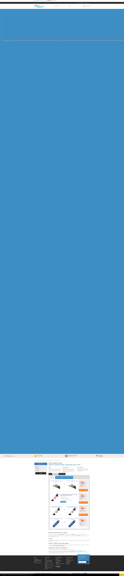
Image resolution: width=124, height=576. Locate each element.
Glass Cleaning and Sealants (69, 323)
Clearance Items (58, 561)
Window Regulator (67, 393)
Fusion (67, 165)
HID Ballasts (96, 74)
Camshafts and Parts (67, 397)
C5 (66, 143)
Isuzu (36, 352)
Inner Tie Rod (66, 426)
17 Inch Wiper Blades (67, 95)
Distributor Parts (66, 419)
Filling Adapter (5, 423)
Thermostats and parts (37, 426)
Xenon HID (4, 72)
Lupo (66, 303)
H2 (33, 11)
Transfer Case (5, 429)
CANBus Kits (96, 124)
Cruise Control (35, 399)
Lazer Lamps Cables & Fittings (99, 133)
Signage (4, 408)
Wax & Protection (67, 321)
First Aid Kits (96, 344)
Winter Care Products (6, 325)
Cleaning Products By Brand (7, 320)
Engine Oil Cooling (36, 423)
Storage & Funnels (67, 442)
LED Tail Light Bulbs (6, 48)
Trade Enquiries (58, 560)
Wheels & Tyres (66, 322)
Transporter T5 (68, 311)
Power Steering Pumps (67, 428)
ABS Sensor (96, 389)
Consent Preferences (38, 562)
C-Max (67, 162)
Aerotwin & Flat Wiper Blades (99, 87)
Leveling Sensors (97, 428)
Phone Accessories (6, 343)
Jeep (36, 355)
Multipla (67, 158)
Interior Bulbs (5, 22)
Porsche (65, 226)
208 (66, 221)
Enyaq (67, 265)
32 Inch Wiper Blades (67, 106)
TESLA (64, 275)
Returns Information (37, 561)
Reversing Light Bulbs (6, 20)
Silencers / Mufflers (97, 404)
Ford (64, 161)
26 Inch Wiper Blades (67, 103)
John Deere (66, 178)
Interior (4, 400)
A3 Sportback (68, 115)
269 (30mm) (35, 63)
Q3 (66, 123)
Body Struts (66, 389)
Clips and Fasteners (67, 390)
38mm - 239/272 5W (6, 36)
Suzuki (36, 376)
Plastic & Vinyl (66, 326)
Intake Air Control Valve (68, 404)
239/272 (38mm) (97, 64)
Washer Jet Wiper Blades (98, 91)
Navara (67, 215)
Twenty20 (34, 88)
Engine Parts (5, 393)
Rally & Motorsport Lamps (98, 121)
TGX (66, 186)
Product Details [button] (63, 501)
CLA (66, 195)
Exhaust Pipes (96, 399)
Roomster (67, 271)
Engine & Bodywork (67, 329)
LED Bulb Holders (5, 55)
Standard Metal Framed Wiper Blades (100, 88)
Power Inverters (5, 387)
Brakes (4, 391)
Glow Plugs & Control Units (68, 420)
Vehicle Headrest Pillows (98, 347)
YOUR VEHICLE (41, 463)
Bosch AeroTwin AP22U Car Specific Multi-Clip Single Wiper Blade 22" (72, 507)
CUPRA (65, 146)
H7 (33, 14)
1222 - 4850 (67, 189)
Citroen (36, 341)
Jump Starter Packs (6, 386)
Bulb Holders (96, 436)
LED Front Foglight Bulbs (7, 42)
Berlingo (67, 139)
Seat (64, 253)
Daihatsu (36, 344)
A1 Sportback (68, 112)
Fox (66, 299)
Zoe (66, 247)
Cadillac (36, 338)
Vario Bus (67, 207)
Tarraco (67, 260)
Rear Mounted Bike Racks (68, 335)
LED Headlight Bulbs (6, 41)
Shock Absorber (97, 429)
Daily (66, 172)
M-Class (67, 202)
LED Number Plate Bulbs (7, 49)
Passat (67, 304)
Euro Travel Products (97, 335)
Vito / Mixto (67, 208)
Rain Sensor (35, 437)
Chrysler (36, 340)
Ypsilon (67, 180)
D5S (33, 81)
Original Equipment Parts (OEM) (8, 76)
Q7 (66, 124)
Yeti (66, 273)
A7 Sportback (68, 121)
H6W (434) (96, 19)
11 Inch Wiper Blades (67, 89)
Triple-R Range (96, 129)
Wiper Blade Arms (97, 92)
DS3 (66, 144)
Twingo (67, 246)
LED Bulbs (4, 40)
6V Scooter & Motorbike (7, 25)
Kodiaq (67, 268)
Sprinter (67, 204)
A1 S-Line (67, 111)
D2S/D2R (65, 84)
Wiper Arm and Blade (98, 93)
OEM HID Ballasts (97, 79)
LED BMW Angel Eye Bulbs (37, 69)
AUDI (64, 109)
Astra (66, 279)
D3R (33, 77)
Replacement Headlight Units (8, 110)
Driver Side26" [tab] (58, 477)
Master (67, 239)
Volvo (36, 379)
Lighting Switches (97, 439)
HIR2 (34, 21)
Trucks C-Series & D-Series (70, 243)
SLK (66, 203)
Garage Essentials (6, 405)
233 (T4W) (96, 17)
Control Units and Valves (37, 420)
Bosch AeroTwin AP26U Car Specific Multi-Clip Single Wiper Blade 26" (56, 507)
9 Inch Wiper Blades (67, 87)
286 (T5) (4, 69)
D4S (33, 80)
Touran (67, 309)
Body (3, 390)
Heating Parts (35, 424)
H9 (33, 16)
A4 (66, 116)
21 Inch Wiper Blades (67, 98)
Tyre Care (4, 321)
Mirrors (4, 406)
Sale (3, 444)
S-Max (67, 168)
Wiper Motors (35, 439)
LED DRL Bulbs (5, 45)
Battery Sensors (36, 398)
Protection (65, 440)
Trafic (66, 242)
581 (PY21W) (96, 48)
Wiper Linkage (35, 438)
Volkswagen (35, 109)
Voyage (67, 314)
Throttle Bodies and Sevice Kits (69, 412)
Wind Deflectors (5, 334)
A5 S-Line (67, 118)
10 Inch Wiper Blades (67, 88)
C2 (66, 140)
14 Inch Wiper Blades (67, 92)
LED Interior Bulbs (5, 52)
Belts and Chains (6, 389)
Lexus (36, 358)
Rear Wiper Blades (97, 89)
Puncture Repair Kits (97, 322)
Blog (46, 559)
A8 (66, 122)
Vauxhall (65, 278)
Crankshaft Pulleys (67, 400)
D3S (33, 78)
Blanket (95, 343)
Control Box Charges (67, 398)
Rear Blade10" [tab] (70, 477)
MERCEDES (65, 188)
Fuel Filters (96, 408)
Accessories (66, 328)
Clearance (4, 446)
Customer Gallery (48, 560)
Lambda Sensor (97, 402)
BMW (64, 127)
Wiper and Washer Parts (7, 404)
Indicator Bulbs (5, 14)
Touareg (67, 308)
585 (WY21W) (66, 24)
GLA (66, 201)
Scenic (67, 241)
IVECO (36, 353)
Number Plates (5, 407)
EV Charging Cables (6, 385)
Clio (66, 236)
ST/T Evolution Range (97, 128)
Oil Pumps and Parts (67, 408)
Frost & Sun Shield (97, 346)
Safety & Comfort (6, 342)
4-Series (67, 250)
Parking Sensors (97, 339)
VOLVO (65, 283)
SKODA (65, 263)
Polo (66, 305)
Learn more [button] (31, 574)
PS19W (65, 56)
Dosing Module (96, 397)
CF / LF (67, 150)
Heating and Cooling (6, 398)
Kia (35, 356)
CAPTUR (67, 235)
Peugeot (36, 366)
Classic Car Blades (97, 94)
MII (66, 259)
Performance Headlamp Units (8, 109)
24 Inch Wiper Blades (67, 101)
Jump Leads (66, 344)
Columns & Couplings (67, 425)
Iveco (65, 171)
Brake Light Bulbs (5, 17)
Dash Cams (5, 336)
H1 (33, 10)
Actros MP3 (67, 191)
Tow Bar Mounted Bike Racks (68, 337)
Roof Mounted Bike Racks (68, 336)
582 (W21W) (66, 23)
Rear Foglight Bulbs (6, 16)
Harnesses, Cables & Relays (99, 73)
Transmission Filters (97, 410)
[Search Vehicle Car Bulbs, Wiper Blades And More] (70, 6)
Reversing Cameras (97, 341)
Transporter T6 (68, 312)
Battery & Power (5, 383)
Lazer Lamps (5, 114)
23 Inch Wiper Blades (67, 100)
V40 (66, 287)
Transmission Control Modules (8, 430)
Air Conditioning (36, 419)
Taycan (67, 232)
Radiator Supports (67, 392)
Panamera (67, 231)
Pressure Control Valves (98, 417)
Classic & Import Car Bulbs (7, 23)
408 (66, 223)
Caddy (67, 296)
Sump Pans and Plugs (67, 411)
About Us (57, 559)
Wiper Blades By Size (6, 88)
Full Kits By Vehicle (36, 332)
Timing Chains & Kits (36, 392)
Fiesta (67, 163)
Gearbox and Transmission (7, 397)
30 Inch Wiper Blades (67, 105)
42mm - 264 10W (5, 37)
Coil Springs (96, 427)
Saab (36, 371)
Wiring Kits (96, 131)
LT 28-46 (67, 302)
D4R (33, 79)
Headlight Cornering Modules (99, 78)
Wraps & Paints (5, 326)
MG (35, 362)
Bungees (65, 349)
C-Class (67, 194)
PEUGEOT (65, 218)
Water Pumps (35, 427)
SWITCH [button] (40, 473)
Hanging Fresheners (36, 319)
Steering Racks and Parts (68, 429)
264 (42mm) (35, 62)
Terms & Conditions (37, 573)
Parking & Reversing (6, 338)
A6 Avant (67, 120)
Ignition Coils (66, 421)
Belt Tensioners (35, 389)
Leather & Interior (67, 325)
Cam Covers (66, 396)
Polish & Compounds (67, 319)
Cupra (36, 342)
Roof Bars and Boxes (6, 450)
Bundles (65, 327)
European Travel (5, 337)
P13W (64, 55)
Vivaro (67, 281)
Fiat (64, 157)
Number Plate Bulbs (6, 19)
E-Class (67, 198)
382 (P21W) (65, 21)
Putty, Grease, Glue (67, 441)
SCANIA (65, 249)
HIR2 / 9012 (35, 42)
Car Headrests (5, 340)
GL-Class (67, 200)
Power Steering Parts (67, 427)
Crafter (67, 297)
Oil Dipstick (65, 406)
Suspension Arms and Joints (99, 432)
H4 (33, 13)
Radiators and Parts (36, 425)
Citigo (67, 264)
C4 (66, 142)
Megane (67, 240)
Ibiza (66, 257)
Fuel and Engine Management (8, 396)
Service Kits (4, 428)
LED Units (4, 54)
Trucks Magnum (68, 244)
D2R (33, 75)
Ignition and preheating (7, 399)
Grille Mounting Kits (97, 125)
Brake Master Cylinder (98, 391)
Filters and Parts (5, 424)
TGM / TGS (67, 185)
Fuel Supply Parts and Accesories (100, 414)
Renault (36, 369)
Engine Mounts (66, 402)
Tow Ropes (65, 350)
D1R (33, 73)
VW (64, 292)
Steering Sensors (66, 430)
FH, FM (67, 285)
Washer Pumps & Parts (37, 440)
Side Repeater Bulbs (6, 21)
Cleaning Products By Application (8, 319)
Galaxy (67, 166)
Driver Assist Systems (36, 400)
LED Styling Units (36, 70)
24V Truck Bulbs (5, 26)
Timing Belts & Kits (36, 390)
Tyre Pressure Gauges (98, 323)
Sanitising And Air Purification (7, 324)
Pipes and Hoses (66, 409)
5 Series (67, 130)
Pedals (65, 391)
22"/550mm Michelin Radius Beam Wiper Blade (72, 519)
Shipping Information (38, 560)
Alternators (35, 397)
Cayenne (67, 229)
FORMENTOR (68, 147)
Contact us (36, 559)
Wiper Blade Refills (97, 95)
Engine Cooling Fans (36, 422)
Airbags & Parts (96, 419)
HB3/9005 (65, 81)
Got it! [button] (122, 574)
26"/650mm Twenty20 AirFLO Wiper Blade (56, 481)
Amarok (67, 293)
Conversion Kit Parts (6, 75)
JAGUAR (65, 174)
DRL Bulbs (4, 15)
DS (64, 153)
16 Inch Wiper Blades (67, 94)
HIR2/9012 (65, 83)
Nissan (65, 214)
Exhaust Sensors (97, 400)
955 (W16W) (35, 29)
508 (66, 224)
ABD (34, 91)
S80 (66, 286)
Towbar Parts (5, 403)
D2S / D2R (34, 52)
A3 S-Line (67, 114)
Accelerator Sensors (36, 396)
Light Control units (97, 437)
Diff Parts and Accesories (7, 421)
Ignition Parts (66, 422)
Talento (67, 159)
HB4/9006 (65, 82)
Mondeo (67, 167)
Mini (64, 210)
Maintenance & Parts (6, 388)
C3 (66, 141)
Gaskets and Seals (67, 403)
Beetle (67, 294)
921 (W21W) (96, 31)
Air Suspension (96, 425)
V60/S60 (67, 288)
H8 (33, 15)
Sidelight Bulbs (5, 13)
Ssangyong (37, 374)
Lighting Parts (5, 409)
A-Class (67, 190)
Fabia (67, 266)
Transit (67, 169)
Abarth (36, 333)
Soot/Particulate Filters (98, 405)
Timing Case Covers (36, 391)
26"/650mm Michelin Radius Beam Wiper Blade (56, 519)
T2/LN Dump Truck (69, 205)
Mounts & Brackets (97, 127)
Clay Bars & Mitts (66, 320)
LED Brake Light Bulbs (6, 47)
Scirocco (67, 306)
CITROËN (65, 138)
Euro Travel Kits (96, 334)
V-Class (67, 206)
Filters (4, 395)
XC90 (66, 290)
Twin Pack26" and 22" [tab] (52, 477)
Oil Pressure (66, 407)
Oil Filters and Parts (97, 409)
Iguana (34, 90)
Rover (36, 370)
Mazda (36, 360)
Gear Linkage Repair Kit (7, 426)
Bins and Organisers (6, 341)
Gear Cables (5, 425)
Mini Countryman (69, 212)
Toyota (36, 377)
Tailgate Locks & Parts (98, 423)
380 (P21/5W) (96, 21)
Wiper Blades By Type (6, 89)
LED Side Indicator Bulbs (7, 51)
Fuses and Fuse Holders (68, 437)
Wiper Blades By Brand (6, 87)
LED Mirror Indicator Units (7, 112)
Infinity (36, 351)
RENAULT (65, 234)
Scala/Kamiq (68, 272)
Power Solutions (5, 339)
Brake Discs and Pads (98, 390)
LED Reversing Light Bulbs (7, 50)
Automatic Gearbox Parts (7, 419)
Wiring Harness (35, 405)
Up (66, 313)
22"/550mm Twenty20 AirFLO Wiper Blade (72, 481)
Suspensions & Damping (7, 402)
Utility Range (96, 130)
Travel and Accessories (7, 451)
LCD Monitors (96, 338)
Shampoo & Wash (67, 318)
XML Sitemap (48, 573)
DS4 (66, 154)
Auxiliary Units (5, 113)
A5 (66, 117)
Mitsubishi (37, 364)
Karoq (67, 267)
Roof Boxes (4, 333)
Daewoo (36, 343)
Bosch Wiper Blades (36, 87)
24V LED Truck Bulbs (6, 57)
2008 (66, 219)
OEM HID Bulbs (5, 73)
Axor (66, 192)
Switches (34, 404)
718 (66, 227)
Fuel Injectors (96, 413)
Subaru (36, 375)
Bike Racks (4, 335)
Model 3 (67, 276)
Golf (66, 300)
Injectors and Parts (97, 401)
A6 (66, 119)
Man (36, 359)
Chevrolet (36, 339)
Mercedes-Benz (38, 361)
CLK (66, 196)
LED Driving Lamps (97, 120)
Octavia (67, 269)
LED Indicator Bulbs (6, 44)
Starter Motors (35, 402)
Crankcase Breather (67, 399)
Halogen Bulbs (5, 9)
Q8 (66, 125)
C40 (66, 284)
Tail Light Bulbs (5, 18)
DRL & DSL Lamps (97, 119)
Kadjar (67, 238)
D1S (33, 74)
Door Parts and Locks (98, 420)
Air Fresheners (5, 318)
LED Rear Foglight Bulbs (7, 46)
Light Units (4, 108)
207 (66, 220)
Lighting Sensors (97, 438)
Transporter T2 (68, 310)
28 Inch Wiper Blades (67, 104)
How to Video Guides (48, 561)
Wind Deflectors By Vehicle (98, 332)
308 (66, 222)
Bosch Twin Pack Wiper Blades (99, 90)
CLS (66, 197)
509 (3, 70)
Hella (34, 92)
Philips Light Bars (5, 115)
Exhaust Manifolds (97, 398)
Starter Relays (35, 403)
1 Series (67, 128)
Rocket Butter (96, 319)
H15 (33, 18)
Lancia (65, 179)
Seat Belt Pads (96, 348)
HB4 (33, 20)
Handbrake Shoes (97, 394)
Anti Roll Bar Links (97, 426)
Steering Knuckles (97, 430)
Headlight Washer (36, 436)
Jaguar (36, 354)
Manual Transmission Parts (7, 427)
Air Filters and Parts (97, 407)
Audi (95, 114)
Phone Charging (97, 349)
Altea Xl (67, 254)
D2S (33, 76)
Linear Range (96, 126)
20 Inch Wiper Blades (67, 97)
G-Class (67, 199)
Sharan (67, 307)
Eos (66, 298)
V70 (66, 289)
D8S (33, 82)
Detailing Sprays (66, 324)
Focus (67, 164)
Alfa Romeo (37, 334)
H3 (33, 12)
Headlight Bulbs (5, 10)
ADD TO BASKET (84, 490)
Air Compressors (97, 321)
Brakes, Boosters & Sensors (99, 393)
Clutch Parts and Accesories (7, 420)
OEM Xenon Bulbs (6, 449)
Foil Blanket (96, 345)
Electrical (4, 392)
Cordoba (67, 256)
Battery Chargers (67, 343)
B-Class (67, 193)
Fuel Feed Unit (96, 412)
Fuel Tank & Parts (97, 415)
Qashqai (67, 216)
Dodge (36, 345)
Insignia (67, 280)
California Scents (36, 318)
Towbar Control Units (6, 436)
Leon (66, 258)
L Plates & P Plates (6, 344)
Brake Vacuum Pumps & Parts (99, 392)
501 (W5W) (96, 18)
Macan (67, 230)
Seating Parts (96, 421)
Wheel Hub (96, 434)
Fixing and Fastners (67, 436)
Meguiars (95, 318)
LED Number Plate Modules (98, 112)
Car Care (4, 317)
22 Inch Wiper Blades (67, 99)
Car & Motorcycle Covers (7, 322)
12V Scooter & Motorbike (7, 24)
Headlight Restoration (6, 323)
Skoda (36, 373)
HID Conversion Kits (6, 74)
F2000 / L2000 (68, 184)
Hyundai (36, 350)
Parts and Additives (97, 403)
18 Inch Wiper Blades (67, 96)
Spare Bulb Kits (96, 336)
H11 (33, 17)
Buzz (66, 295)
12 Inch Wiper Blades (67, 90)
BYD (35, 337)
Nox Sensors (96, 416)
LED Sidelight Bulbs (6, 43)
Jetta (66, 301)
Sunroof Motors (96, 422)
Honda (36, 349)
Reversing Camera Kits (98, 340)
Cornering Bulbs (5, 12)
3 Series (67, 129)
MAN (64, 183)
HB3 (33, 19)
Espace (67, 237)
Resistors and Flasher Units (7, 56)
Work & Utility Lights (97, 122)
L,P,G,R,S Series (68, 251)
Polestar (36, 367)
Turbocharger (66, 413)
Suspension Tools (97, 433)
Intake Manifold (66, 405)
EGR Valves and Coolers (68, 401)
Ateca (67, 255)
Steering (4, 401)
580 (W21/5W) (66, 28)
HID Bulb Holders (97, 75)
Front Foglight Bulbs (6, 11)
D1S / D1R (34, 51)
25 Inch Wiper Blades (67, 102)
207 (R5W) (96, 16)
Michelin (34, 89)
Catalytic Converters (97, 396)
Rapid (67, 270)
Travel (4, 331)
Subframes (96, 431)
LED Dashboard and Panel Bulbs (8, 53)
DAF (64, 149)
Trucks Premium (68, 245)
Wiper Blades (5, 86)
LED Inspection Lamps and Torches (70, 439)
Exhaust (4, 394)
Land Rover (66, 182)
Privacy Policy (43, 573)
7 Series (67, 131)
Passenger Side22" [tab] (64, 477)
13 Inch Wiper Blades (67, 91)
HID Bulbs (95, 76)
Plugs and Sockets (36, 401)
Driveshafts (4, 422)
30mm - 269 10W (5, 35)
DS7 (66, 155)
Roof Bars (4, 332)
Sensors (65, 410)
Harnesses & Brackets (6, 116)
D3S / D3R (34, 53)
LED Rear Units (5, 111)
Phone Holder (96, 350)
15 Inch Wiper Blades (67, 93)
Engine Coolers (35, 421)
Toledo (67, 261)
